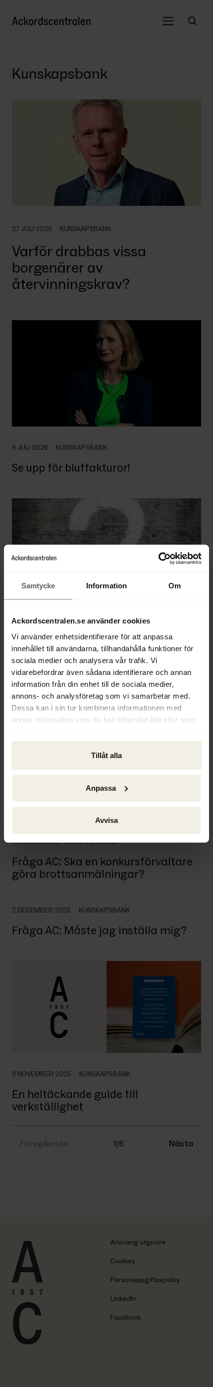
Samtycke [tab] (38, 585)
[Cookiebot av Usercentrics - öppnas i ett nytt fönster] (158, 558)
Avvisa (106, 820)
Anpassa (101, 787)
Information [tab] (106, 585)
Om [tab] (174, 585)
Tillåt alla (106, 755)
